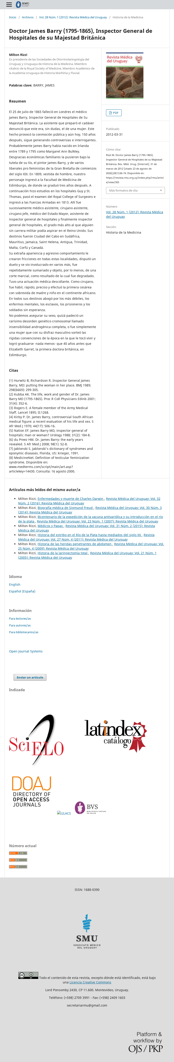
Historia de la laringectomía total (63, 553)
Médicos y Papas (51, 526)
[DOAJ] (32, 813)
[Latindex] (113, 766)
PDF (115, 113)
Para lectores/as (20, 618)
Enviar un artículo (30, 677)
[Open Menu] (9, 4)
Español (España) (22, 591)
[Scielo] (37, 766)
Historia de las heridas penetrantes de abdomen (75, 544)
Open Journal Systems (26, 651)
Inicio (12, 17)
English (14, 584)
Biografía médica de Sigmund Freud (66, 508)
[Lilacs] (64, 813)
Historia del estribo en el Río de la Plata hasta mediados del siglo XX (90, 535)
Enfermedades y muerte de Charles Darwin (71, 498)
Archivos (28, 17)
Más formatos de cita (123, 190)
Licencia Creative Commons (90, 982)
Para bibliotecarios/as (23, 632)
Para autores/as (20, 625)
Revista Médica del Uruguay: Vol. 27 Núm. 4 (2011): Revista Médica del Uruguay (86, 537)
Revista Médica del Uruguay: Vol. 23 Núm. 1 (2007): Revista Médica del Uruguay (97, 521)
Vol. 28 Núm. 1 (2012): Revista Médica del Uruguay (73, 17)
